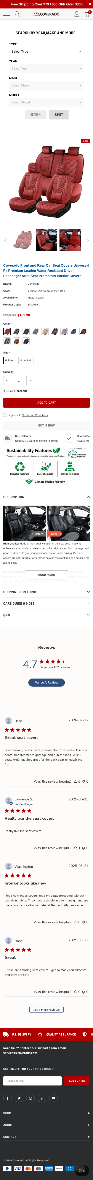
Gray (35, 331)
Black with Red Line (26, 341)
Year (13, 61)
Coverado (33, 283)
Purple (64, 331)
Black (26, 331)
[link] (7, 1098)
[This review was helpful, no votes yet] (75, 781)
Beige (45, 331)
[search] (17, 13)
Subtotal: (8, 391)
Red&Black (83, 331)
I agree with (27, 415)
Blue (73, 331)
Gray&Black (7, 341)
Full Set (9, 360)
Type (13, 44)
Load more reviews (47, 1010)
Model (14, 95)
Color (7, 323)
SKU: (6, 290)
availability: (10, 297)
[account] (77, 13)
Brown (54, 331)
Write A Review (46, 682)
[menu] (6, 14)
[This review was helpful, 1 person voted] (75, 848)
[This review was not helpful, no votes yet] (83, 781)
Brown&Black (16, 341)
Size (6, 352)
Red (7, 331)
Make (13, 78)
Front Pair (26, 360)
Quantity (8, 371)
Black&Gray (16, 331)
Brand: (7, 283)
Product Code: (12, 304)
